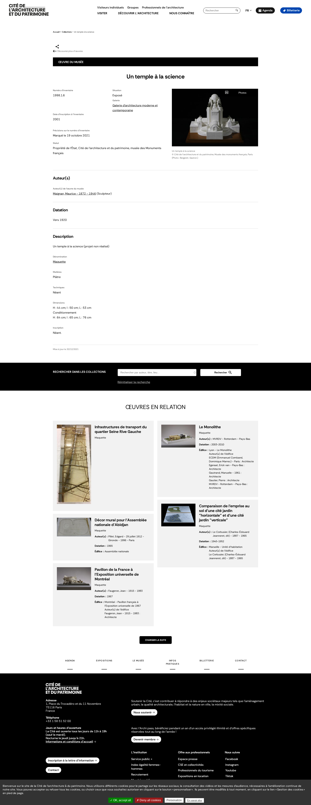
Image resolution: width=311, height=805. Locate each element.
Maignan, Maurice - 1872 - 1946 (74, 193)
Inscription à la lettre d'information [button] (71, 760)
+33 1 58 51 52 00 (58, 721)
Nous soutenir (143, 712)
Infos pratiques (172, 662)
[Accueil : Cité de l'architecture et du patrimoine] (29, 9)
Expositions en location (193, 776)
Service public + (141, 759)
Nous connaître (181, 13)
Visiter (102, 13)
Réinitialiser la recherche (134, 382)
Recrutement (139, 774)
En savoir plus (194, 800)
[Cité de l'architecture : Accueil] (64, 694)
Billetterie (293, 10)
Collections (67, 32)
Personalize (174, 800)
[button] (305, 63)
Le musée (138, 660)
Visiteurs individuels (110, 7)
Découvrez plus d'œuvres (70, 51)
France (50, 711)
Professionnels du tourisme (196, 770)
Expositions (104, 660)
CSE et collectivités (191, 765)
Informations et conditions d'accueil (69, 741)
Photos (242, 92)
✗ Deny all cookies (149, 800)
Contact (241, 660)
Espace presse (187, 759)
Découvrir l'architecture (138, 13)
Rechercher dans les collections (79, 372)
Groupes (133, 7)
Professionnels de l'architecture (163, 7)
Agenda (267, 10)
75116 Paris (54, 707)
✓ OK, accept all (120, 800)
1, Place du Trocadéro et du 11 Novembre (73, 704)
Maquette (59, 262)
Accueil (56, 32)
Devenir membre (145, 739)
